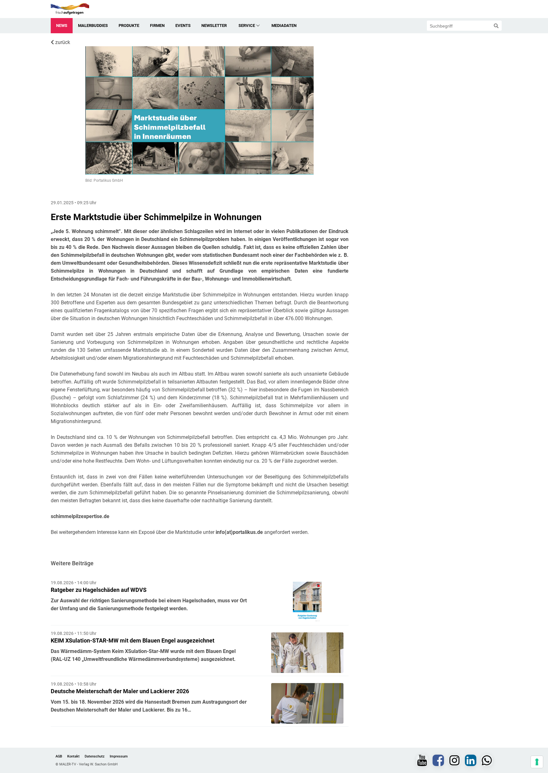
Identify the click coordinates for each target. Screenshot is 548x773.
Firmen (157, 25)
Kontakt (73, 756)
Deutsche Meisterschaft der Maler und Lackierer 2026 (120, 691)
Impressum (119, 756)
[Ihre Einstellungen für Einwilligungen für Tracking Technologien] (537, 762)
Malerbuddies (93, 25)
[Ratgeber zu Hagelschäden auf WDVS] (307, 602)
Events (183, 25)
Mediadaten (284, 25)
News (61, 25)
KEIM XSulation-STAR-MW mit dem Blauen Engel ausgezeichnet (132, 640)
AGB (58, 756)
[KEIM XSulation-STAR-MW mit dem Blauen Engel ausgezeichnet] (307, 652)
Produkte (129, 25)
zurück (62, 42)
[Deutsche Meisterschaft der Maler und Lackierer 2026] (307, 703)
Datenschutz (95, 756)
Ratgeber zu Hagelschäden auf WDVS (99, 589)
